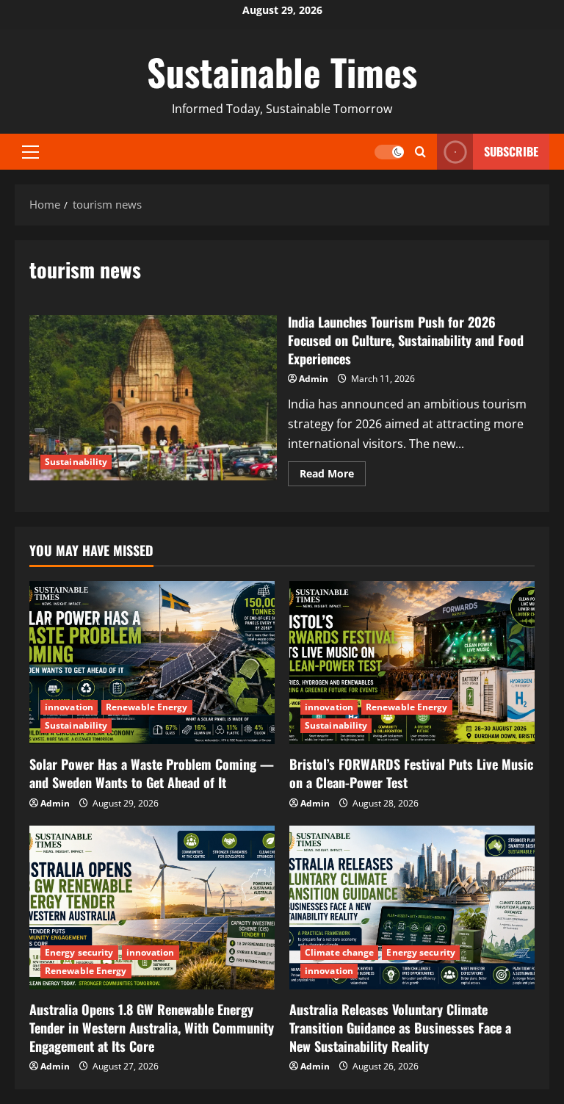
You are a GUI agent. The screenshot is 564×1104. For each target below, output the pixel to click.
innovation (69, 707)
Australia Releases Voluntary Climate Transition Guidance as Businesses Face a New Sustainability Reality (400, 1028)
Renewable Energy (147, 707)
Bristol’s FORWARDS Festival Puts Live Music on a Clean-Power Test (411, 773)
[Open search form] (420, 152)
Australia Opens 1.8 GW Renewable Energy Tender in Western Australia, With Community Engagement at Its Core (151, 1028)
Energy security (79, 952)
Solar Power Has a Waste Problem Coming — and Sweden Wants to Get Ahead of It (151, 773)
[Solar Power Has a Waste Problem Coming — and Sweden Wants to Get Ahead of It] (152, 663)
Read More (333, 470)
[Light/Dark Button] (389, 152)
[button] (30, 152)
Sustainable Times (282, 71)
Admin (313, 378)
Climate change (339, 952)
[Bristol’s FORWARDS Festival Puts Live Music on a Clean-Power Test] (412, 663)
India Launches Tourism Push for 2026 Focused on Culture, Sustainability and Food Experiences (153, 397)
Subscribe (511, 151)
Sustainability (76, 461)
